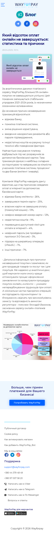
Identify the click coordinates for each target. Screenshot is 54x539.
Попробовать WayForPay (27, 402)
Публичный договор (15, 428)
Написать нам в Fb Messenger (23, 495)
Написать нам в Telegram (21, 489)
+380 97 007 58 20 (13, 478)
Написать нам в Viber (19, 484)
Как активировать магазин (18, 439)
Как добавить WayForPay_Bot (20, 445)
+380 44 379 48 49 (13, 472)
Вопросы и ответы (17, 500)
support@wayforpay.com (17, 467)
